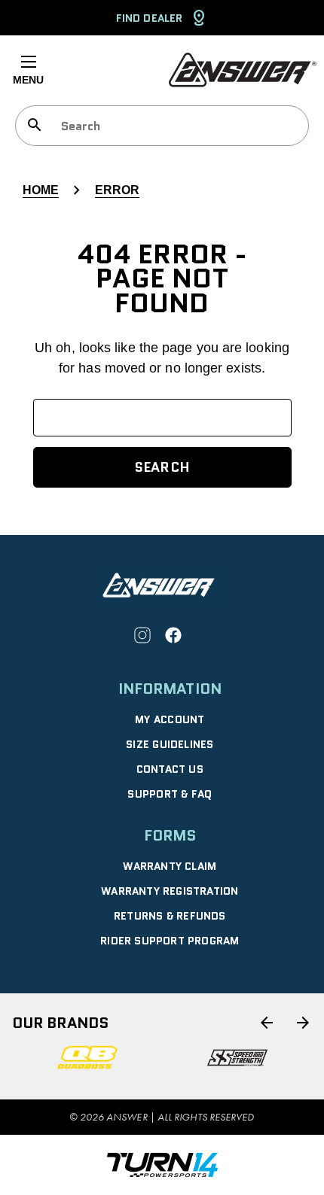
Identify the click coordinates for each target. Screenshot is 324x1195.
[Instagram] (142, 635)
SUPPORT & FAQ (169, 793)
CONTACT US (169, 769)
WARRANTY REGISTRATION (169, 891)
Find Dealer (149, 18)
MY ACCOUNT (169, 719)
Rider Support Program (169, 940)
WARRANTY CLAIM (169, 866)
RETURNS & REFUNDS (170, 915)
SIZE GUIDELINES (169, 744)
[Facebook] (173, 635)
